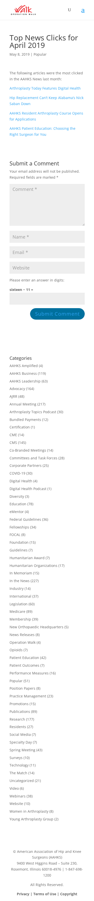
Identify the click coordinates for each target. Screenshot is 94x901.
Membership (20, 619)
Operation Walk (23, 642)
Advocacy (17, 388)
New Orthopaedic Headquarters (36, 627)
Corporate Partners (26, 465)
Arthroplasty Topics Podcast (33, 411)
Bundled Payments (25, 419)
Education (18, 504)
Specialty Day (21, 742)
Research (17, 719)
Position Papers (22, 688)
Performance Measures (29, 673)
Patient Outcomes (24, 665)
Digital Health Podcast (28, 488)
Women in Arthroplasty (29, 811)
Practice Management (28, 696)
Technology (19, 765)
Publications (20, 711)
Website (16, 803)
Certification (20, 427)
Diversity (17, 496)
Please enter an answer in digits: (37, 280)
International (20, 596)
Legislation (19, 604)
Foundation (19, 542)
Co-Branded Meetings (28, 450)
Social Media (20, 734)
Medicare (17, 611)
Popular (40, 54)
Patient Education (24, 657)
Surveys (16, 757)
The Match (18, 773)
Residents (18, 726)
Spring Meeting (22, 750)
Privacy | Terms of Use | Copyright (47, 894)
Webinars (18, 796)
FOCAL (15, 534)
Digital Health (21, 481)
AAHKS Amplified (24, 365)
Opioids (16, 649)
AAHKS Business (23, 373)
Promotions (19, 703)
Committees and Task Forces (33, 458)
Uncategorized (22, 780)
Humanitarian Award (27, 557)
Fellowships (19, 527)
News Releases (22, 634)
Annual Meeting (23, 404)
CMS (13, 442)
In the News (20, 580)
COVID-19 (17, 473)
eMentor (17, 511)
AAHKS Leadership (25, 381)
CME (13, 434)
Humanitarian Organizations (33, 565)
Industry (17, 588)
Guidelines (19, 550)
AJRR (13, 396)
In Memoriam (21, 573)
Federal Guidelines (25, 519)
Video (14, 788)
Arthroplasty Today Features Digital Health (45, 88)
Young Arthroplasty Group (31, 819)
